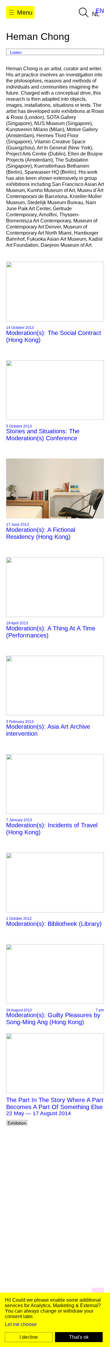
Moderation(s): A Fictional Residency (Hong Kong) (40, 533)
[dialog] (55, 1320)
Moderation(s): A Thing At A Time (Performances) (50, 632)
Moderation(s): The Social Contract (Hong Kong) (53, 336)
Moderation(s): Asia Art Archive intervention (48, 730)
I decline (29, 1337)
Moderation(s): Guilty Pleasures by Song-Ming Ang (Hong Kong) (53, 1018)
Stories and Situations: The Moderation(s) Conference (42, 434)
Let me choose (21, 1324)
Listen (16, 52)
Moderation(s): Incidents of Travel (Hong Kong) (51, 829)
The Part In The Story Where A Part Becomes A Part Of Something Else (54, 1103)
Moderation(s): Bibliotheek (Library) (54, 923)
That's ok (79, 1337)
